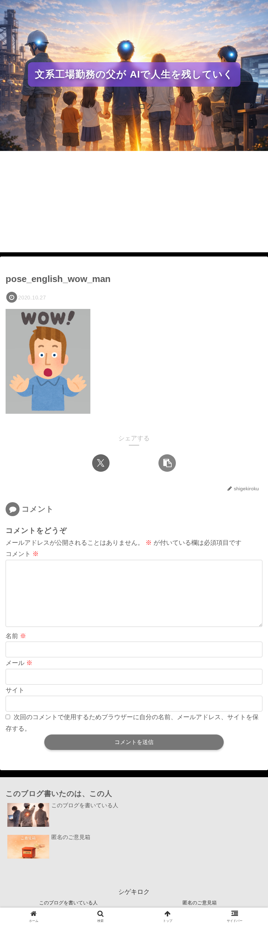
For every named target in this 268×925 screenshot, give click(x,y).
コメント (22, 553)
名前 (16, 636)
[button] (167, 463)
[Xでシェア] (101, 463)
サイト (15, 690)
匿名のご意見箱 (200, 902)
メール (19, 662)
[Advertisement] (134, 203)
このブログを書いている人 (68, 902)
